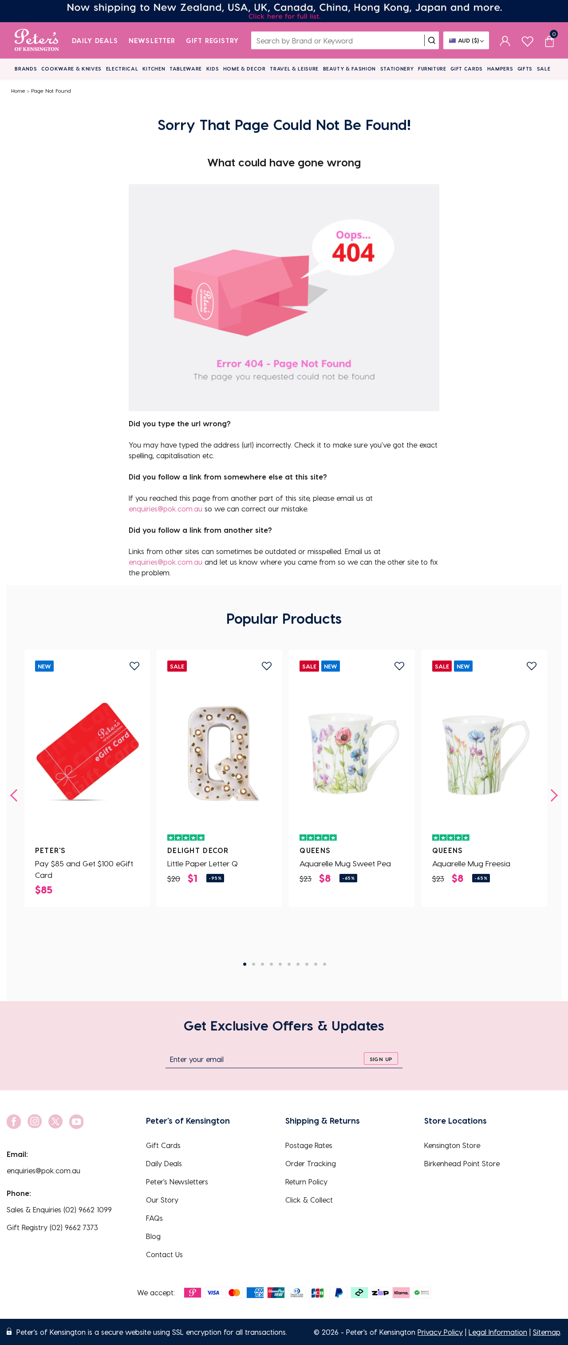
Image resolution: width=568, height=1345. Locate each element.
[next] (551, 795)
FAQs (154, 1218)
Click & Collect (309, 1200)
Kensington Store (452, 1145)
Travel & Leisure (294, 68)
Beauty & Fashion (349, 68)
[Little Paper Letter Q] (219, 753)
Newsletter (152, 40)
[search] (432, 40)
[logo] (36, 40)
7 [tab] (298, 964)
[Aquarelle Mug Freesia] (484, 753)
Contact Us (164, 1254)
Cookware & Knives (71, 68)
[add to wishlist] (134, 666)
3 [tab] (262, 964)
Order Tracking (310, 1163)
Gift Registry (212, 40)
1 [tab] (244, 964)
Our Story (162, 1200)
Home (18, 90)
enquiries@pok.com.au (165, 508)
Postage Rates (308, 1145)
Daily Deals (95, 40)
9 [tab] (315, 964)
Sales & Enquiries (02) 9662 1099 (59, 1209)
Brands (26, 68)
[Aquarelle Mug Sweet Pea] (352, 753)
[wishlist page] (527, 40)
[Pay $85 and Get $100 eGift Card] (87, 753)
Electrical (122, 68)
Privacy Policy (440, 1332)
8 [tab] (306, 964)
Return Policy (306, 1181)
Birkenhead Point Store (462, 1163)
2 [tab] (253, 964)
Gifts (524, 68)
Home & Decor (244, 68)
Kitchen (154, 68)
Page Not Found (51, 90)
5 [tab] (280, 964)
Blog (153, 1236)
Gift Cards (466, 68)
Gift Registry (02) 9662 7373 (52, 1227)
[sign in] (505, 40)
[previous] (16, 795)
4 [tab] (271, 964)
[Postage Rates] (284, 11)
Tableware (186, 68)
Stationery (397, 68)
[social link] (14, 1121)
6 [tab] (289, 964)
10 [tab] (324, 964)
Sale (544, 68)
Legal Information (498, 1332)
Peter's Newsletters (177, 1181)
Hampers (500, 68)
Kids (212, 68)
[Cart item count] (549, 40)
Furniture (432, 68)
